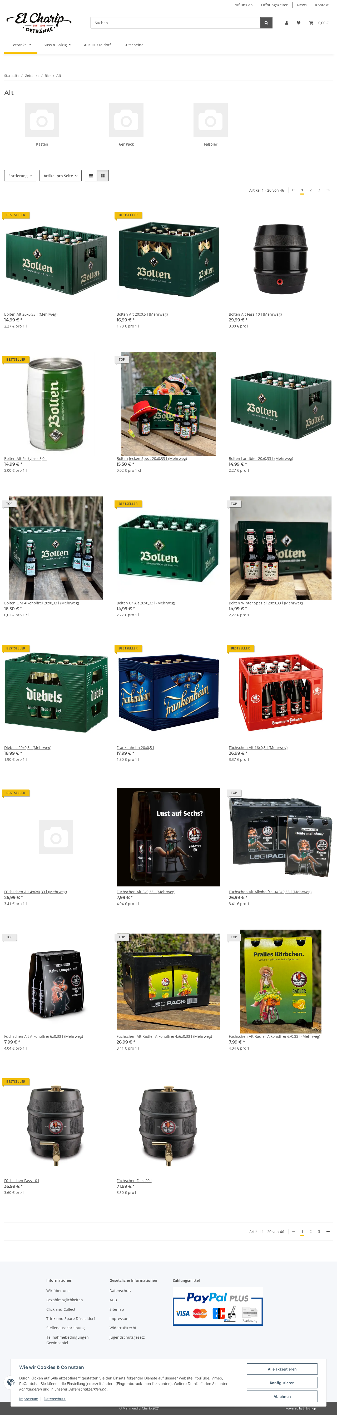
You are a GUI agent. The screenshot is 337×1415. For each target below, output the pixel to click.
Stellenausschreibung (65, 1327)
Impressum (28, 1399)
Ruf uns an (243, 4)
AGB (113, 1299)
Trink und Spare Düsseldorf (70, 1318)
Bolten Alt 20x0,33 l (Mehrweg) (30, 314)
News (302, 4)
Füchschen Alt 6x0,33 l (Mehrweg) (146, 891)
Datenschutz (55, 1399)
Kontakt (322, 4)
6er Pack (126, 144)
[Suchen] (266, 22)
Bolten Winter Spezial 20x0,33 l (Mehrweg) (266, 602)
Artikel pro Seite (58, 175)
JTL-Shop (309, 1408)
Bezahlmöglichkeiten (64, 1299)
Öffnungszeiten (275, 4)
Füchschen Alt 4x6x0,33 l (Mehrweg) (35, 891)
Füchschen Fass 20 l (134, 1180)
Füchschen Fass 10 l (21, 1180)
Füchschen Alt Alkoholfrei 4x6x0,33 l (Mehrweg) (270, 891)
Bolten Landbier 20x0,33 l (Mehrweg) (261, 458)
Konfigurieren (282, 1383)
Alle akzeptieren (282, 1369)
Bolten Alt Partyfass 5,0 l (25, 458)
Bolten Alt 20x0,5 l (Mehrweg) (142, 314)
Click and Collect (60, 1309)
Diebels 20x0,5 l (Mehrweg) (27, 747)
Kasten (42, 144)
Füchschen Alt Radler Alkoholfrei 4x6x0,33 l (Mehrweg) (164, 1036)
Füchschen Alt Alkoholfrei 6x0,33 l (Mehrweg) (43, 1036)
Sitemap (117, 1309)
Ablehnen (282, 1396)
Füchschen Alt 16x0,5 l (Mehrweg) (258, 747)
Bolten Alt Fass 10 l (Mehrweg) (255, 314)
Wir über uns (58, 1290)
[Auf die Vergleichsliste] (85, 216)
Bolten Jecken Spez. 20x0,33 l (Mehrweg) (152, 458)
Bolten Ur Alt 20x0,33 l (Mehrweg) (146, 602)
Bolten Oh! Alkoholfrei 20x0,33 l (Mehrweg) (41, 602)
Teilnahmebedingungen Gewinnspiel (67, 1340)
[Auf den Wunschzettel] (99, 216)
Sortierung (18, 175)
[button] (287, 23)
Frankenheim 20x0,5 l (135, 747)
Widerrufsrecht (123, 1327)
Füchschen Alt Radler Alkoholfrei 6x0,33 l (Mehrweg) (274, 1036)
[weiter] (328, 190)
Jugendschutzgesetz (127, 1337)
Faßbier (210, 144)
